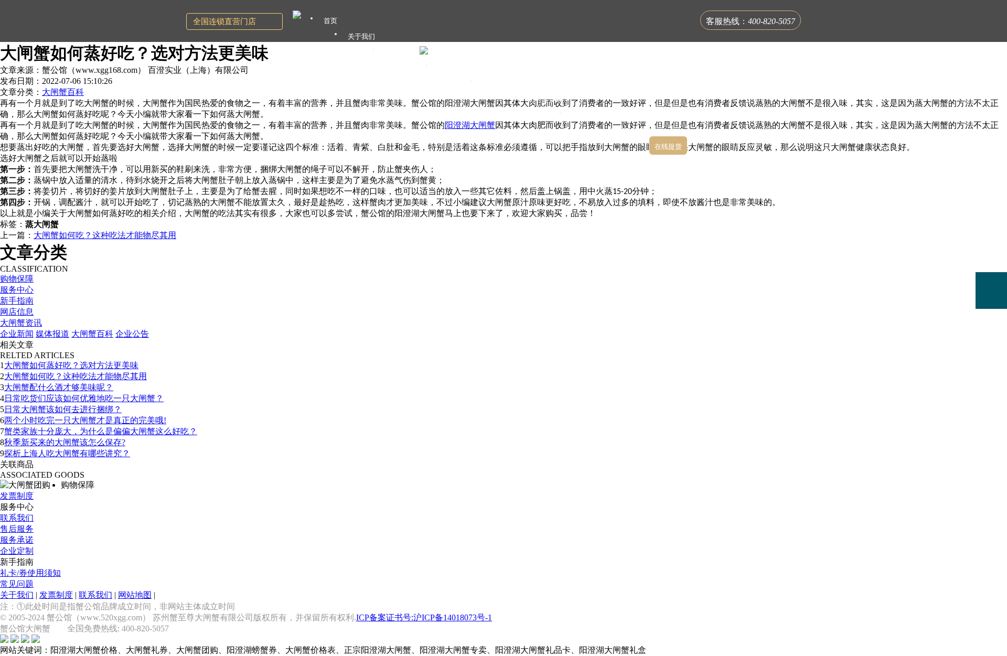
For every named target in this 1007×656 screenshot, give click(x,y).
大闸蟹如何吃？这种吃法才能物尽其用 (105, 235)
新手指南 (17, 300)
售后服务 (17, 528)
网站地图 (135, 594)
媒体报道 (52, 333)
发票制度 (17, 495)
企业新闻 (17, 333)
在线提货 (668, 146)
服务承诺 (17, 539)
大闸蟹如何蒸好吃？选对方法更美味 (71, 365)
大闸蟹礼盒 (455, 68)
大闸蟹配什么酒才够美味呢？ (58, 387)
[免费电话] (991, 290)
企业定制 (17, 550)
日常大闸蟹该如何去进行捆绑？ (63, 409)
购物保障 (17, 278)
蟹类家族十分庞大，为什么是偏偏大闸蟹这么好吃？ (100, 431)
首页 (330, 21)
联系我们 (17, 517)
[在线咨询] (991, 216)
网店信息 (17, 311)
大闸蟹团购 (500, 84)
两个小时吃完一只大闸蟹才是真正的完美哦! (85, 420)
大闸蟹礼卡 (402, 52)
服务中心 (17, 289)
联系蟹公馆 (627, 131)
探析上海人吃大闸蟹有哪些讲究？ (67, 453)
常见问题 (17, 583)
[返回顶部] (991, 363)
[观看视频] (991, 333)
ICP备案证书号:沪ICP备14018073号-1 (424, 617)
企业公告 (132, 333)
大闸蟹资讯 (21, 322)
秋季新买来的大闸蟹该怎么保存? (64, 442)
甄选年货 (585, 115)
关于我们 (17, 594)
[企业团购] (991, 253)
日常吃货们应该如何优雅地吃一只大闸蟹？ (84, 398)
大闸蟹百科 (63, 92)
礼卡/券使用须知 (30, 572)
